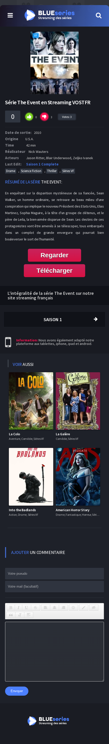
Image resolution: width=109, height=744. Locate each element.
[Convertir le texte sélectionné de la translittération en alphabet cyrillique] (19, 615)
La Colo (14, 434)
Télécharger (54, 270)
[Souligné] (26, 608)
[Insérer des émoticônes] (73, 608)
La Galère (63, 434)
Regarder (54, 255)
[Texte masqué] (93, 608)
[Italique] (18, 608)
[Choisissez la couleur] (83, 608)
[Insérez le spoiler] (28, 615)
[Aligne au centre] (54, 608)
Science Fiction (31, 171)
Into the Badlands (22, 510)
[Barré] (35, 608)
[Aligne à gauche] (45, 608)
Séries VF (68, 171)
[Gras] (11, 608)
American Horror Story (72, 510)
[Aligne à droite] (63, 608)
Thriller (52, 171)
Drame (10, 171)
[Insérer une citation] (10, 615)
